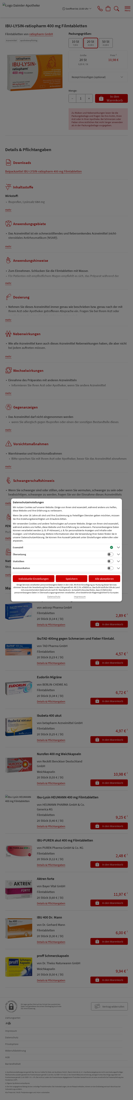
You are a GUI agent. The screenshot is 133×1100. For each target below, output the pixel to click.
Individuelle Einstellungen (34, 578)
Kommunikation (21, 568)
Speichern (72, 578)
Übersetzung (19, 554)
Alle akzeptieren (104, 578)
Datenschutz (53, 596)
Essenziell (18, 547)
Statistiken (18, 561)
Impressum (80, 596)
